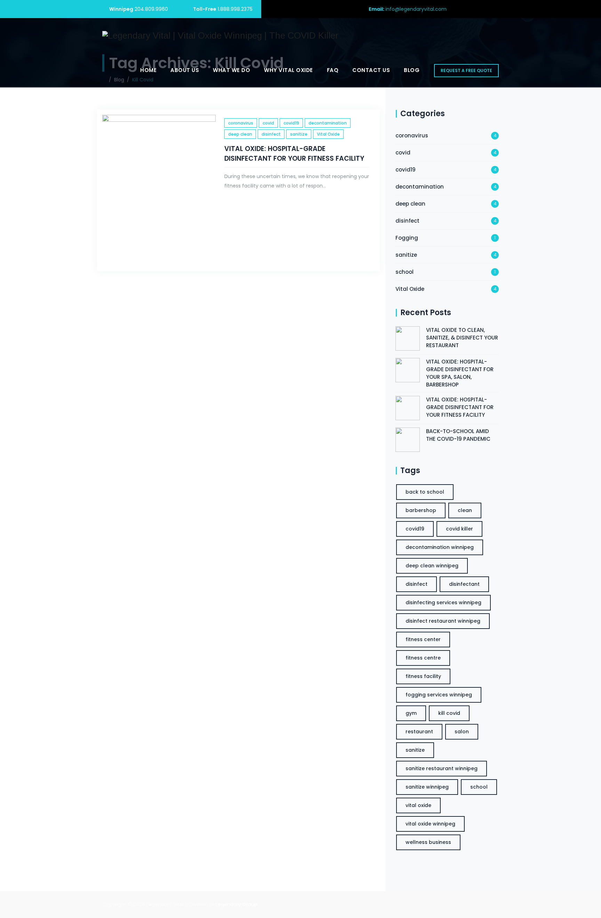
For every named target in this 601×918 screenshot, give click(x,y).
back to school (425, 491)
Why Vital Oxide (288, 70)
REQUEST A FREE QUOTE (466, 70)
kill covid (449, 713)
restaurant (419, 731)
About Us (184, 70)
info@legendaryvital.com (416, 9)
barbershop (421, 510)
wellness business (428, 842)
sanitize (298, 134)
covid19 (291, 123)
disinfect (271, 134)
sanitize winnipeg (427, 786)
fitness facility (423, 676)
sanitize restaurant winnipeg (442, 768)
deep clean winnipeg (432, 565)
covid (268, 123)
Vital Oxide (328, 134)
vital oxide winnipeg (430, 823)
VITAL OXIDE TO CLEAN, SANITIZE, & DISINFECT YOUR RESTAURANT (462, 337)
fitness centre (423, 657)
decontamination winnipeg (440, 547)
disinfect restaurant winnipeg (443, 620)
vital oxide (418, 805)
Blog (411, 70)
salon (462, 731)
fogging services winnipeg (439, 694)
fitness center (423, 639)
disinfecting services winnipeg (443, 602)
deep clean (240, 134)
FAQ (333, 70)
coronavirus (240, 123)
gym (411, 713)
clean (465, 510)
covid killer (459, 528)
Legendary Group (236, 904)
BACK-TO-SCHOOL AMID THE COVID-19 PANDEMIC (458, 435)
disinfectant (464, 584)
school (404, 272)
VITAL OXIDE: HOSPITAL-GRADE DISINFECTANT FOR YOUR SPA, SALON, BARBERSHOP (460, 373)
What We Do (231, 70)
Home (148, 70)
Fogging (406, 237)
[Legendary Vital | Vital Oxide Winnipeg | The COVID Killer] (220, 35)
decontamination (327, 123)
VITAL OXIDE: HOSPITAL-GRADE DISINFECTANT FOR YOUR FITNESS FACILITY (294, 153)
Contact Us (371, 70)
